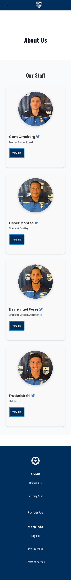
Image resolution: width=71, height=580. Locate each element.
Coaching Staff (35, 496)
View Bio (16, 153)
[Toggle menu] (6, 5)
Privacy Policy (35, 549)
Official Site (35, 483)
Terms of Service (36, 562)
